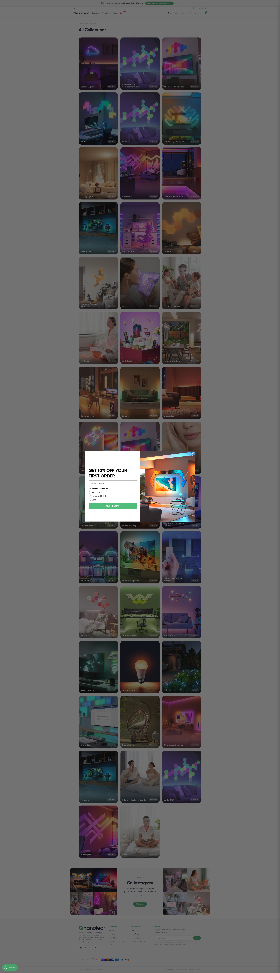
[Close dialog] (192, 453)
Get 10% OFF (112, 506)
